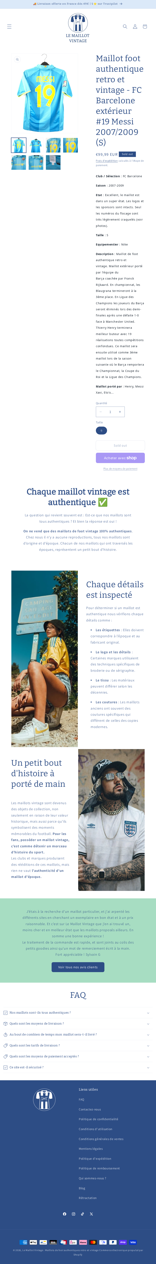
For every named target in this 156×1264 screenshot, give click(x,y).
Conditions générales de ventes (101, 1139)
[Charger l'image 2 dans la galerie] (35, 145)
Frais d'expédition (107, 160)
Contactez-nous (90, 1109)
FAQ (81, 1099)
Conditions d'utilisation (95, 1129)
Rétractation (88, 1198)
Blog (82, 1188)
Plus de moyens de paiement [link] (120, 468)
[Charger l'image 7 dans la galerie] (53, 162)
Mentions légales (91, 1149)
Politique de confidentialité (98, 1119)
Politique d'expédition (95, 1158)
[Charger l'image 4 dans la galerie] (70, 145)
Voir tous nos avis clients (78, 967)
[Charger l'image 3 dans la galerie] (53, 145)
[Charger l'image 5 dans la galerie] (18, 162)
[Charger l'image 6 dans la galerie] (35, 162)
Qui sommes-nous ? (92, 1178)
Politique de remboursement (99, 1168)
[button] (9, 26)
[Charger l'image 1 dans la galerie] (18, 145)
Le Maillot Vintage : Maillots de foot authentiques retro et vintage (60, 1250)
